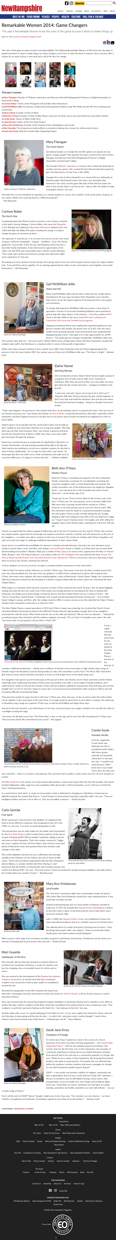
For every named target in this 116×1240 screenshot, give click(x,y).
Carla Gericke (9, 122)
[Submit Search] (114, 3)
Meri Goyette (9, 128)
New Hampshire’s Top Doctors (55, 1153)
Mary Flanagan (10, 98)
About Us (57, 1184)
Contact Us (36, 1184)
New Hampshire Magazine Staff (28, 37)
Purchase (69, 11)
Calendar (78, 11)
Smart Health (98, 1153)
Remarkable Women (24, 1109)
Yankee (80, 1201)
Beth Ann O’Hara (11, 116)
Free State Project (16, 834)
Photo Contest (28, 1141)
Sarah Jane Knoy (10, 131)
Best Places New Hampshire (73, 1133)
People (55, 16)
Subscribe (79, 3)
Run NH (112, 11)
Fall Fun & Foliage (93, 16)
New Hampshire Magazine (32, 8)
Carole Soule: (9, 119)
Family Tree (58, 1204)
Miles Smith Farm (13, 782)
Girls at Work (58, 414)
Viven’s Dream (70, 994)
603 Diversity (96, 11)
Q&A (18, 1141)
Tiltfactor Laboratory (67, 166)
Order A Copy (40, 1172)
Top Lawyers (59, 1145)
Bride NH (57, 1201)
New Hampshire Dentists (80, 1153)
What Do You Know (52, 1133)
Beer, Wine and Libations (70, 1125)
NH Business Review (22, 1201)
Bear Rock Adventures (40, 227)
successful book (57, 549)
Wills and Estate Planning (55, 1141)
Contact (26, 1172)
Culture (76, 16)
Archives (67, 1184)
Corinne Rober (9, 104)
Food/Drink (33, 16)
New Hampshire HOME (41, 1201)
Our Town (37, 1133)
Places (46, 16)
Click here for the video (13, 662)
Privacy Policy (46, 1224)
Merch (86, 11)
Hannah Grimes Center (73, 919)
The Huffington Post (70, 555)
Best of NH (18, 16)
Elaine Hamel (9, 113)
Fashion (51, 1161)
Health (65, 16)
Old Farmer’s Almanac (94, 1201)
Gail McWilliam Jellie (12, 107)
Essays (39, 1141)
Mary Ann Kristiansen (13, 125)
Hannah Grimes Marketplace (91, 908)
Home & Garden (63, 1161)
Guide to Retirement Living (78, 1141)
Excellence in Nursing (32, 1153)
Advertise (47, 1184)
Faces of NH (97, 1141)
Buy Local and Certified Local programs (75, 321)
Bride (106, 11)
